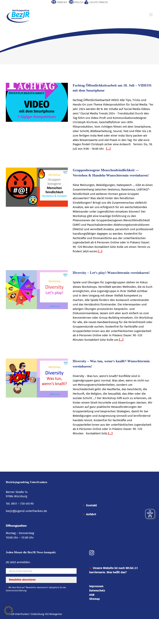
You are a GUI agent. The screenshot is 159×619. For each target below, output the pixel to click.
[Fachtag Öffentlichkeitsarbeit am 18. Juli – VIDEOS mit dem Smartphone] (37, 102)
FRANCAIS (61, 2)
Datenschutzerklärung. (16, 590)
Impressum (96, 586)
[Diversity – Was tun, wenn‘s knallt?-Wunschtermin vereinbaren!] (37, 378)
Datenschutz (97, 590)
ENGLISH (78, 2)
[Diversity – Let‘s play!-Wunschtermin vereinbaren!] (37, 289)
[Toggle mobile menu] (151, 15)
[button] (8, 610)
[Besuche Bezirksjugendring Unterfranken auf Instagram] (91, 553)
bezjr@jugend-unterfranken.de (26, 511)
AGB (91, 595)
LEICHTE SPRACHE (98, 2)
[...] (108, 148)
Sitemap (94, 599)
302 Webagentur (53, 614)
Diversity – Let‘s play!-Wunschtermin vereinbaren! (111, 273)
